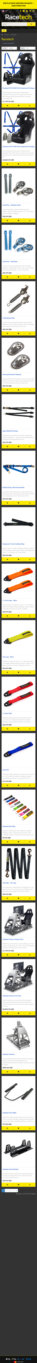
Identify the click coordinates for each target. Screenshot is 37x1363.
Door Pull (6, 770)
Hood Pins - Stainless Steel (12, 205)
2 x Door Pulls (7, 713)
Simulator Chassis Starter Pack (13, 939)
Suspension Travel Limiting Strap (13, 544)
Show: (22, 48)
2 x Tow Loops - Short (10, 600)
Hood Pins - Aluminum (10, 261)
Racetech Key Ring (9, 826)
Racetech (13, 35)
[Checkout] (34, 11)
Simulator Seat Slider (9, 1113)
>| (16, 1190)
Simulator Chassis (9, 1054)
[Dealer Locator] (20, 11)
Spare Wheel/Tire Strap (10, 431)
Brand (7, 35)
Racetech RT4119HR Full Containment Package (18, 146)
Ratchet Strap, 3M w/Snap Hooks (13, 487)
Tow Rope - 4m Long (9, 883)
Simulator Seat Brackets (11, 1169)
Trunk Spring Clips (9, 318)
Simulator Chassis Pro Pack (12, 996)
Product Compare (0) (8, 43)
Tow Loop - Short (8, 657)
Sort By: (5, 48)
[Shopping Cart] (30, 11)
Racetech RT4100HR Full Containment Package (18, 88)
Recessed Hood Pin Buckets (12, 374)
